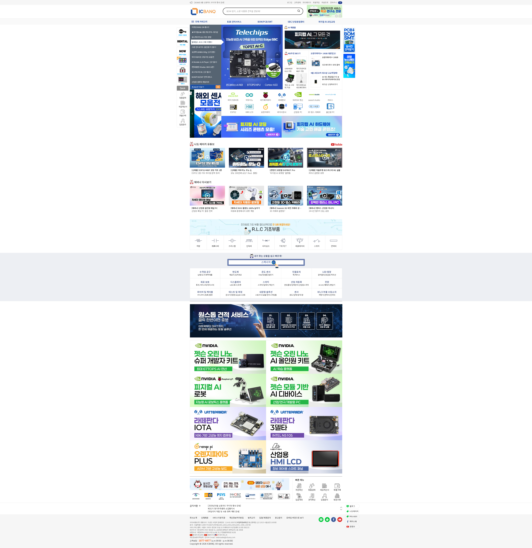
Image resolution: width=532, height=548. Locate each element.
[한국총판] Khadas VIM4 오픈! (203, 67)
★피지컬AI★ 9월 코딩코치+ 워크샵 (205, 32)
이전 (277, 54)
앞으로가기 (340, 16)
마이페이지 (307, 2)
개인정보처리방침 (236, 517)
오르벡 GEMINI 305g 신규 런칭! (203, 52)
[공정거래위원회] (195, 496)
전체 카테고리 (201, 21)
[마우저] (250, 496)
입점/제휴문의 (265, 517)
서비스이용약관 (219, 517)
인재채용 (204, 517)
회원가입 (316, 2)
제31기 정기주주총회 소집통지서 (221, 508)
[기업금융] (284, 496)
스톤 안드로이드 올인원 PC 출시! (204, 47)
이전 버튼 (341, 507)
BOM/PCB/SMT (265, 21)
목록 (277, 64)
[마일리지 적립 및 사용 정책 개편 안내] (224, 511)
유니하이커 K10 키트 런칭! (201, 37)
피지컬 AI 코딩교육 (327, 21)
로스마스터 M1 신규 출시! (201, 72)
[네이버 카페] (327, 519)
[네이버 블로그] (321, 519)
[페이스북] (333, 519)
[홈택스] (208, 496)
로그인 (289, 2)
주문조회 (325, 2)
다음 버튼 (341, 509)
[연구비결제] (221, 496)
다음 (277, 59)
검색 (298, 10)
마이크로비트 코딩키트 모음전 (203, 57)
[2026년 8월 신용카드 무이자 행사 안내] (209, 2)
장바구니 (335, 2)
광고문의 (278, 517)
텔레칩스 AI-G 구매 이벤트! (202, 42)
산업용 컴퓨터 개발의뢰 (200, 82)
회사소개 (193, 517)
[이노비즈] (235, 496)
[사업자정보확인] (242, 522)
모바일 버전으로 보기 (295, 517)
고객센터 (297, 2)
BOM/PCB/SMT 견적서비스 (202, 77)
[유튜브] (339, 519)
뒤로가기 (336, 16)
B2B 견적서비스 (234, 21)
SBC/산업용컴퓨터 (296, 21)
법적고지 (251, 517)
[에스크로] (266, 496)
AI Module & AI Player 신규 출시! (204, 62)
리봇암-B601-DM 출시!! (200, 27)
